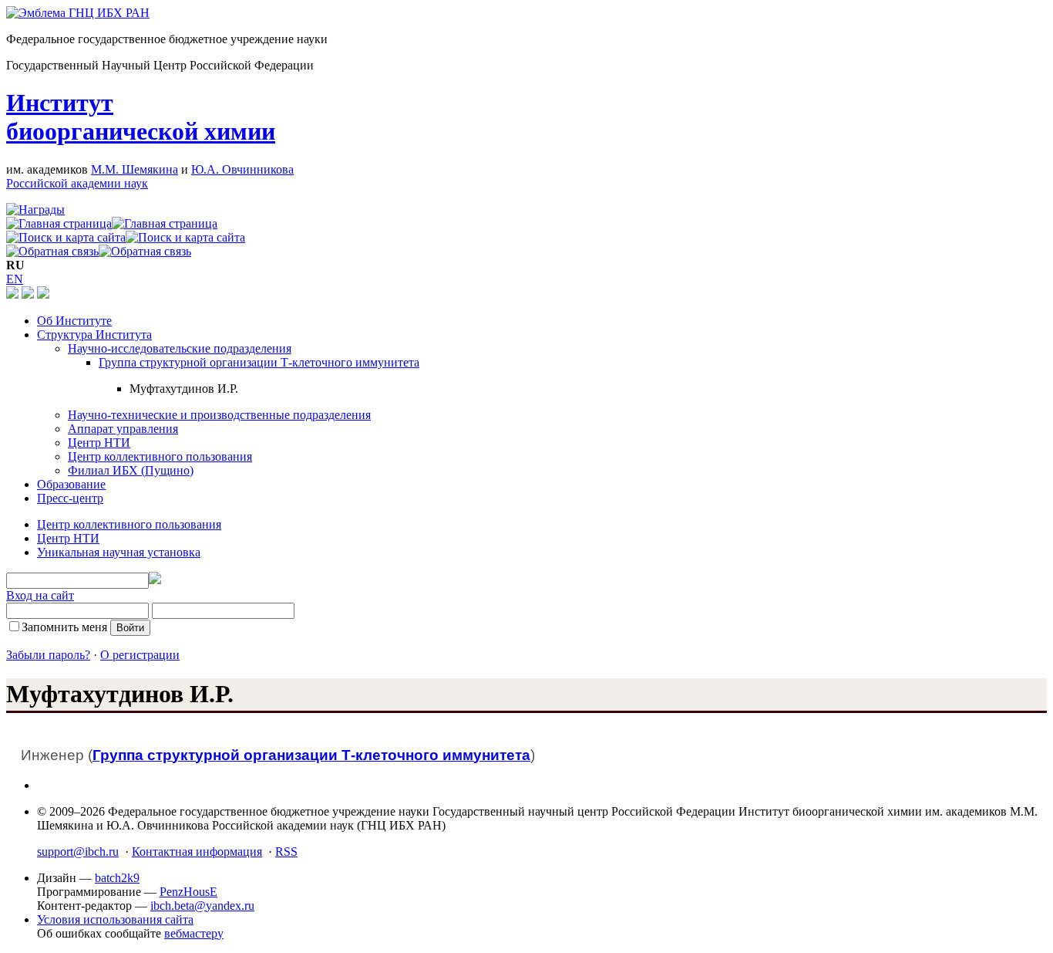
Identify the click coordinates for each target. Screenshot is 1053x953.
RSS (286, 851)
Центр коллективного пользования (160, 456)
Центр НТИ (99, 442)
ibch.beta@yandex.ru (202, 905)
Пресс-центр (70, 498)
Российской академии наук (77, 183)
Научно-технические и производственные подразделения (219, 414)
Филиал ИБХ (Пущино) (130, 470)
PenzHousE (188, 891)
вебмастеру (194, 933)
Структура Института (94, 334)
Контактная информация (197, 851)
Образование (71, 484)
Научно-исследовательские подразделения (179, 348)
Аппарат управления (123, 428)
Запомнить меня (64, 627)
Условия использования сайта (115, 919)
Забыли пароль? (48, 654)
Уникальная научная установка (118, 552)
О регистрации (140, 654)
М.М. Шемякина (134, 169)
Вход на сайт (40, 595)
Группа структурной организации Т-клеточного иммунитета (259, 362)
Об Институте (74, 320)
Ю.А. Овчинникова (242, 169)
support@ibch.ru (78, 851)
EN (14, 279)
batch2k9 (117, 877)
